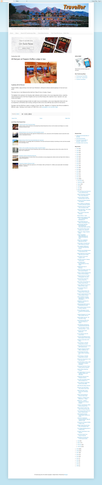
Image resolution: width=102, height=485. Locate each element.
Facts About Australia (43, 33)
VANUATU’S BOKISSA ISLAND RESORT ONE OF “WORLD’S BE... (83, 419)
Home (11, 33)
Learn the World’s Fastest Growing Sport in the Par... (83, 198)
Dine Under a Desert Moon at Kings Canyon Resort (83, 282)
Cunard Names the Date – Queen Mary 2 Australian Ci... (83, 353)
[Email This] (25, 114)
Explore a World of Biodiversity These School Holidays (84, 273)
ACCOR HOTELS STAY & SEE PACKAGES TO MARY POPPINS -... (84, 363)
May (79, 189)
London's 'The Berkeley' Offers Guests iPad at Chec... (83, 405)
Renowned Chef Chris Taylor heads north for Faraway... (83, 367)
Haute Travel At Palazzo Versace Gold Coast (82, 395)
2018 (77, 163)
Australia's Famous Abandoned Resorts (27, 155)
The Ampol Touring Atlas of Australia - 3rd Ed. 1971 (82, 141)
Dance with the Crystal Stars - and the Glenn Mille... (83, 383)
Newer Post (14, 118)
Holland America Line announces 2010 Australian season (31, 132)
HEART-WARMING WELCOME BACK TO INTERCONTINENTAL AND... (82, 236)
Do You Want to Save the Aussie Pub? (82, 334)
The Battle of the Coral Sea (82, 142)
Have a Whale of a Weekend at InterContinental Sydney (83, 204)
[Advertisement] (83, 107)
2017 (77, 165)
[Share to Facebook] (29, 114)
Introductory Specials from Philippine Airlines (83, 377)
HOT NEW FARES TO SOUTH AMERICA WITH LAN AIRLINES (83, 373)
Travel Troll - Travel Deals (81, 77)
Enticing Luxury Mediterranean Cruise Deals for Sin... (84, 251)
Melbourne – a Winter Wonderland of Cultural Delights (83, 402)
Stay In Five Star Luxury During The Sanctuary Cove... (82, 391)
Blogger (66, 474)
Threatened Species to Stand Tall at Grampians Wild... (83, 207)
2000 (77, 463)
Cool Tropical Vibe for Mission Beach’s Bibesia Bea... (83, 411)
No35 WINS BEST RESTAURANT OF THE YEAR (83, 263)
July (79, 186)
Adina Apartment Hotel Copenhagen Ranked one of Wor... (83, 415)
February (80, 444)
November (80, 180)
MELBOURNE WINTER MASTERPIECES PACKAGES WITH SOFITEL (84, 226)
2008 (77, 450)
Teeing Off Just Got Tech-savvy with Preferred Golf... (84, 346)
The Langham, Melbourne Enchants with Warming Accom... (83, 247)
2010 (77, 178)
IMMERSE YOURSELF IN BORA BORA (82, 302)
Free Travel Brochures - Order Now (60, 33)
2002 (77, 462)
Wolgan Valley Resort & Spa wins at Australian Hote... (83, 426)
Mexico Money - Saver (82, 215)
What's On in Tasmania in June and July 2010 (84, 360)
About (16, 33)
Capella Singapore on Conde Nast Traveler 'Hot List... (83, 315)
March (79, 442)
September (80, 182)
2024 (77, 152)
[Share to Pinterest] (31, 114)
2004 (77, 458)
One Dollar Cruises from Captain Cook (82, 257)
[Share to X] (28, 114)
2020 (77, 160)
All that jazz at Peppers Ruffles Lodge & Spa (84, 423)
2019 (77, 161)
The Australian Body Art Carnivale (82, 288)
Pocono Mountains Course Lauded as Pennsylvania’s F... (83, 311)
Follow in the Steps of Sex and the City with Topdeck (83, 270)
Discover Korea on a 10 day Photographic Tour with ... (83, 276)
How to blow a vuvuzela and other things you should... (83, 244)
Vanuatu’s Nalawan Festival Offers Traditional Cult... (83, 349)
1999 (77, 465)
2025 (77, 150)
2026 (77, 148)
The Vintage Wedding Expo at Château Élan (83, 429)
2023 (77, 154)
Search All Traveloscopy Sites (28, 33)
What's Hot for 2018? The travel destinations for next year (31, 140)
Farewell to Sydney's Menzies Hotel (26, 163)
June (79, 187)
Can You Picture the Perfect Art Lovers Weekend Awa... (84, 192)
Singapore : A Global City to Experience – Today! (83, 398)
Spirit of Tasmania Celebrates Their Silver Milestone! (83, 195)
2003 (77, 460)
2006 (77, 454)
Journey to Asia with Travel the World (27, 124)
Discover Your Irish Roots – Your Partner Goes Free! (83, 388)
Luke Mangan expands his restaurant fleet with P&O (83, 325)
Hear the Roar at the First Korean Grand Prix (82, 279)
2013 (77, 173)
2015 (77, 169)
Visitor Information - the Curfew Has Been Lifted (84, 210)
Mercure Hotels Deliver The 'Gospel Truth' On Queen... (83, 291)
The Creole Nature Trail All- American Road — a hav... (83, 328)
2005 (77, 456)
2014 (77, 171)
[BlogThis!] (26, 114)
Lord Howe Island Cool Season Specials (82, 435)
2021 (77, 158)
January (79, 446)
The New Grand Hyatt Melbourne (82, 331)
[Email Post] (22, 113)
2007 (77, 452)
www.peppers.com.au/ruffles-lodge (50, 107)
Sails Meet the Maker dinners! (83, 385)
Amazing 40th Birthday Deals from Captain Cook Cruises (83, 337)
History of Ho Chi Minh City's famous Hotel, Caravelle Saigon (32, 147)
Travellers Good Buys (81, 79)
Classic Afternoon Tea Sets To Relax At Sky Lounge (83, 285)
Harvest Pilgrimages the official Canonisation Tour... (83, 222)
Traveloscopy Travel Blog (81, 76)
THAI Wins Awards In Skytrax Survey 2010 (83, 260)
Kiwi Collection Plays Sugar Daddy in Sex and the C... (83, 229)
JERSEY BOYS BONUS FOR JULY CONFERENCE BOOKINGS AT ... (83, 218)
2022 (77, 156)
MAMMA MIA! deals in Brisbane (82, 267)
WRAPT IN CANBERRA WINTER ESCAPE (82, 241)
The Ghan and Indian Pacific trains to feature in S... (83, 380)
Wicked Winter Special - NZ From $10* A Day (83, 318)
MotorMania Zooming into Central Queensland (82, 438)
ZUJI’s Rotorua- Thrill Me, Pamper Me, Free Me (82, 343)
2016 (77, 167)
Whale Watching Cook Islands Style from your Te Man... (83, 254)
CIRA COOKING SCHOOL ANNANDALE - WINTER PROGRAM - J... (83, 298)
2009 (77, 449)
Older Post (67, 118)
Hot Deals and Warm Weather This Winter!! (83, 201)
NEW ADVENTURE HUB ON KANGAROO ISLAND (83, 305)
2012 (77, 175)
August (79, 184)
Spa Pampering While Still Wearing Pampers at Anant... (83, 321)
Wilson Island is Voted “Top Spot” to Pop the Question (83, 408)
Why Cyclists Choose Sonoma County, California (83, 308)
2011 (77, 176)
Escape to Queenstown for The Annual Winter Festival (84, 294)
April (79, 441)
